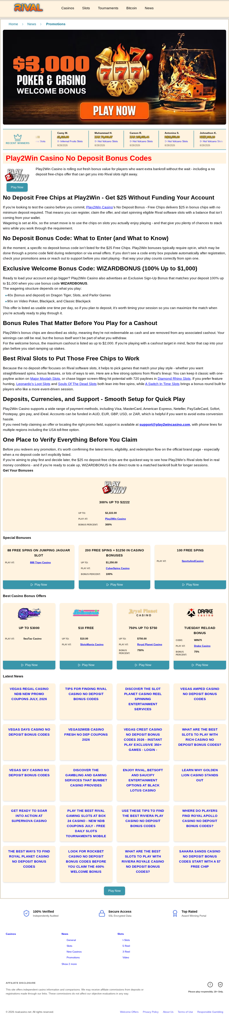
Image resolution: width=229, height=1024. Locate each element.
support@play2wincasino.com (164, 424)
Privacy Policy (151, 1011)
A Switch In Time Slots (162, 384)
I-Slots (126, 940)
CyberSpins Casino (118, 568)
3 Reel (126, 951)
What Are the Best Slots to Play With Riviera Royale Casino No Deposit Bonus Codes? (143, 861)
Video (126, 957)
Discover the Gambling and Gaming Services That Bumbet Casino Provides (86, 777)
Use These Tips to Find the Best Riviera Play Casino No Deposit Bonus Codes (143, 818)
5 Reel (126, 945)
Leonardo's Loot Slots (33, 384)
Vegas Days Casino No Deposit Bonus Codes (29, 732)
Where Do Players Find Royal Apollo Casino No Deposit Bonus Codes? (200, 818)
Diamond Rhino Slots (174, 379)
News (149, 8)
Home (13, 24)
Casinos (67, 8)
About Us (168, 1011)
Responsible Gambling (210, 1011)
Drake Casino (202, 645)
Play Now (17, 187)
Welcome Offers (129, 1011)
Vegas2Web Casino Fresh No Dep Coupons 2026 (86, 734)
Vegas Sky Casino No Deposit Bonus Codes (29, 772)
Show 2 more (69, 964)
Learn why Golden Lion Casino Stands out (199, 775)
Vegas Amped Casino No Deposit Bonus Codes (199, 694)
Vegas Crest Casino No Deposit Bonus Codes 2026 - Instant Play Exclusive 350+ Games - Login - (143, 740)
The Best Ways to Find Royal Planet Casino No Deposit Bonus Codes (29, 859)
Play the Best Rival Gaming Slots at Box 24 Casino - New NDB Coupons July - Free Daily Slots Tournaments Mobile (86, 823)
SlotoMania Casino (92, 644)
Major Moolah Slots (45, 379)
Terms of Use (185, 1011)
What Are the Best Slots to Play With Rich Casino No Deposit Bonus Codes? (199, 737)
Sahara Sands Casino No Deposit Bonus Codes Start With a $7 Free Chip (199, 859)
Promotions (73, 957)
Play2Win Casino (99, 207)
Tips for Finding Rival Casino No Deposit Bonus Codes (86, 694)
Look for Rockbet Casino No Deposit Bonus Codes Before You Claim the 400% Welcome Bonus (86, 861)
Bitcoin (131, 8)
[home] (30, 14)
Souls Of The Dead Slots (77, 384)
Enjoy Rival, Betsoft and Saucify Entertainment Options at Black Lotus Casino (143, 780)
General (71, 940)
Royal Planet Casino (149, 644)
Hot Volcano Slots (102, 141)
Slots (86, 8)
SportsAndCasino (193, 561)
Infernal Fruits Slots (65, 141)
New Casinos (74, 951)
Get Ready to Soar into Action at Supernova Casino (29, 816)
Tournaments (108, 8)
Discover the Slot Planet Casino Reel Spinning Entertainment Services (143, 699)
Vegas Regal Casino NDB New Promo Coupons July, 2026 (29, 694)
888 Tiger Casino (40, 562)
